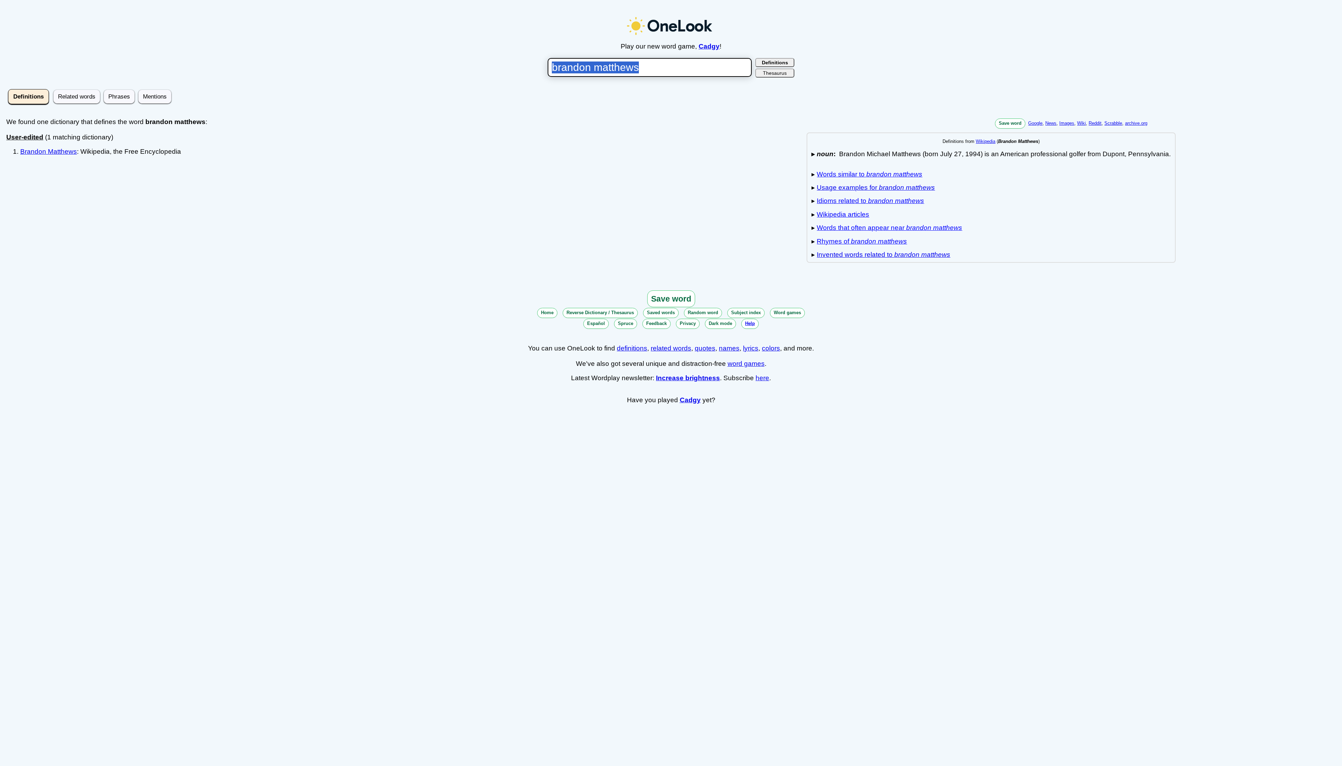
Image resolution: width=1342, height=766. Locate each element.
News (1050, 123)
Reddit (1095, 123)
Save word (1010, 123)
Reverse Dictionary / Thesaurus (600, 312)
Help (750, 323)
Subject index (746, 312)
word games (746, 363)
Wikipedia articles (843, 214)
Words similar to (869, 174)
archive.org (1136, 123)
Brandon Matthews (48, 151)
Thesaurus (775, 73)
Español (596, 323)
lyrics (750, 348)
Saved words (661, 312)
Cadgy (709, 46)
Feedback (656, 323)
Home (547, 312)
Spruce (625, 323)
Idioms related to (870, 200)
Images (1066, 123)
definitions (632, 348)
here (762, 378)
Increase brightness (688, 378)
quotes (705, 348)
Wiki (1081, 123)
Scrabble (1113, 123)
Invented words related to (883, 254)
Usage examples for (876, 187)
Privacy (688, 323)
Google (1035, 123)
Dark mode (720, 323)
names (729, 348)
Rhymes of (862, 241)
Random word (703, 312)
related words (671, 348)
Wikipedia (985, 141)
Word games (787, 312)
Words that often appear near (889, 227)
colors (771, 348)
